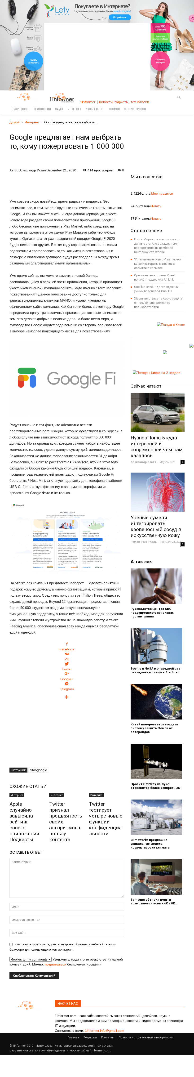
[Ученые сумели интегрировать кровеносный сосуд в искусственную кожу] (158, 492)
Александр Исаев (32, 170)
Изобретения (94, 108)
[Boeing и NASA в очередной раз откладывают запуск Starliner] (158, 646)
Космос (114, 108)
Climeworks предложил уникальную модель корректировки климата (150, 843)
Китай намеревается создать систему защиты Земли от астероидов (154, 728)
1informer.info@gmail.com (104, 1030)
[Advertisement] (66, 185)
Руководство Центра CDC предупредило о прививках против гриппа (152, 612)
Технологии (42, 108)
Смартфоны (20, 108)
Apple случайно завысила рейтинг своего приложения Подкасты (24, 821)
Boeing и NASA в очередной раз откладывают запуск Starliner (155, 670)
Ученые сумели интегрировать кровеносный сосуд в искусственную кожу (156, 526)
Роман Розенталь (144, 541)
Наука (59, 108)
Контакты (107, 1037)
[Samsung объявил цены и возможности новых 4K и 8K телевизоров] (158, 877)
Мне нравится (162, 193)
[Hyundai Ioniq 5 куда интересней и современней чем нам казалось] (158, 412)
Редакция (90, 1037)
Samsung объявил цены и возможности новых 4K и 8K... (154, 901)
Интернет (74, 108)
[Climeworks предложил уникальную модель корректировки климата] (158, 817)
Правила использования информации (146, 1037)
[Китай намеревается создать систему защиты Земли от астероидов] (158, 701)
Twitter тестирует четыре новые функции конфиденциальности (105, 818)
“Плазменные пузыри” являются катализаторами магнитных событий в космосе (157, 264)
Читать (156, 206)
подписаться (55, 964)
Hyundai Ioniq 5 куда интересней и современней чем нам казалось (157, 446)
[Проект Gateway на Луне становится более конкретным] (158, 761)
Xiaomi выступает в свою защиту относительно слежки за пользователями (158, 303)
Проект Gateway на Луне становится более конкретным (156, 786)
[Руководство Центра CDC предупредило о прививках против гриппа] (158, 586)
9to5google (38, 770)
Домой (14, 122)
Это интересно (135, 108)
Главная (73, 1037)
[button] (179, 97)
